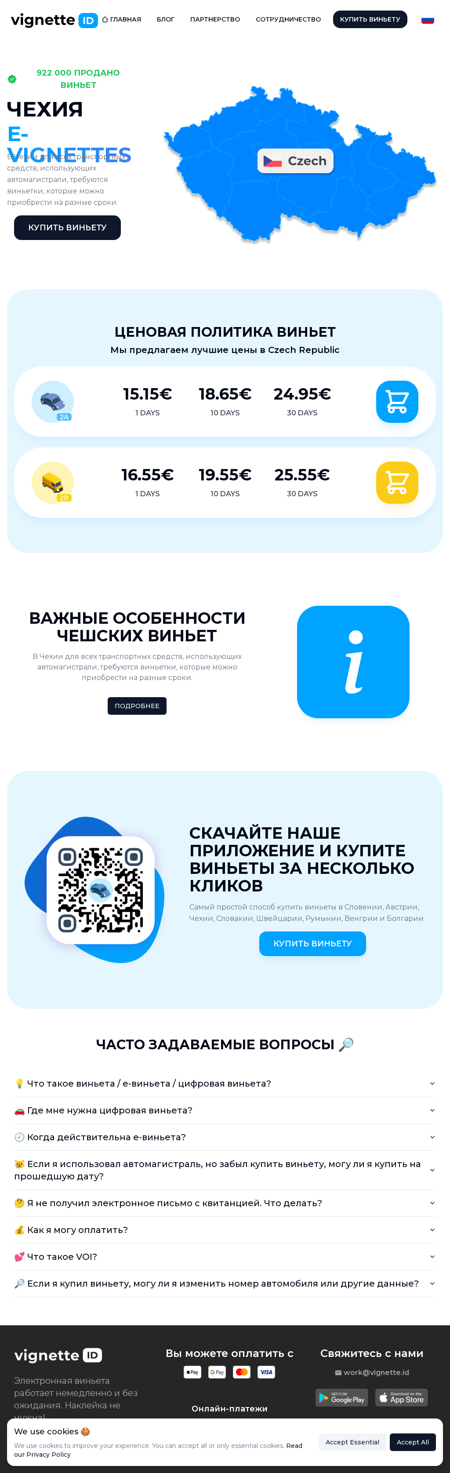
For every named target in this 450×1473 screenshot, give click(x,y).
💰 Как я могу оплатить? (71, 1230)
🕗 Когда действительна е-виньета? (100, 1137)
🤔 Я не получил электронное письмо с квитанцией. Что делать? (168, 1203)
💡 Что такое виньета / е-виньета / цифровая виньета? (142, 1083)
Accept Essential (352, 1442)
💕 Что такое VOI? (55, 1256)
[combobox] (427, 19)
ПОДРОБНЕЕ (137, 706)
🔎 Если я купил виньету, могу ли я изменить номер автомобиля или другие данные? (216, 1283)
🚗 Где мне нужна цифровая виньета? (103, 1110)
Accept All (413, 1442)
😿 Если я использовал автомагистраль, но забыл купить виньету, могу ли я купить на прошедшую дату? (217, 1170)
